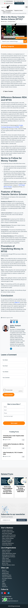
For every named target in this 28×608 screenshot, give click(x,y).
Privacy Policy (5, 571)
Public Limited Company (8, 538)
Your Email (5, 365)
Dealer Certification (6, 550)
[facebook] (2, 593)
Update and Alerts (9, 3)
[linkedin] (9, 593)
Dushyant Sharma (11, 21)
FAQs (3, 581)
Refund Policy (5, 573)
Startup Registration (7, 545)
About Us (4, 570)
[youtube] (5, 593)
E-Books (4, 580)
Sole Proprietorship (6, 540)
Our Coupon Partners (7, 578)
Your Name (5, 360)
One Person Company (7, 533)
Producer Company (6, 541)
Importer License (6, 551)
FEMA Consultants (7, 12)
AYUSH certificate (6, 560)
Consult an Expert (20, 3)
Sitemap (4, 585)
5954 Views (4, 21)
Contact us (4, 586)
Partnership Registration (8, 543)
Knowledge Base (9, 10)
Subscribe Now (21, 520)
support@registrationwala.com (10, 601)
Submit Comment (8, 394)
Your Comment (6, 377)
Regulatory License (18, 10)
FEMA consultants (6, 561)
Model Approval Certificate (8, 555)
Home (3, 10)
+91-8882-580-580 (19, 1)
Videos (3, 583)
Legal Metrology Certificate (8, 556)
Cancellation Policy (6, 575)
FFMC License (5, 558)
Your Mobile (5, 371)
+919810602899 (9, 1)
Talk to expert (14, 423)
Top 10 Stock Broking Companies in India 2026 (7, 489)
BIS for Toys (5, 563)
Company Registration (7, 530)
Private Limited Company (8, 531)
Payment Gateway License (8, 565)
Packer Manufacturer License (9, 553)
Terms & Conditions (6, 576)
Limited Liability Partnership (9, 535)
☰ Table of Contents (8, 91)
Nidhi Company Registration (8, 536)
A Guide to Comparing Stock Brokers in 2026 (20, 489)
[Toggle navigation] (3, 46)
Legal (23, 439)
